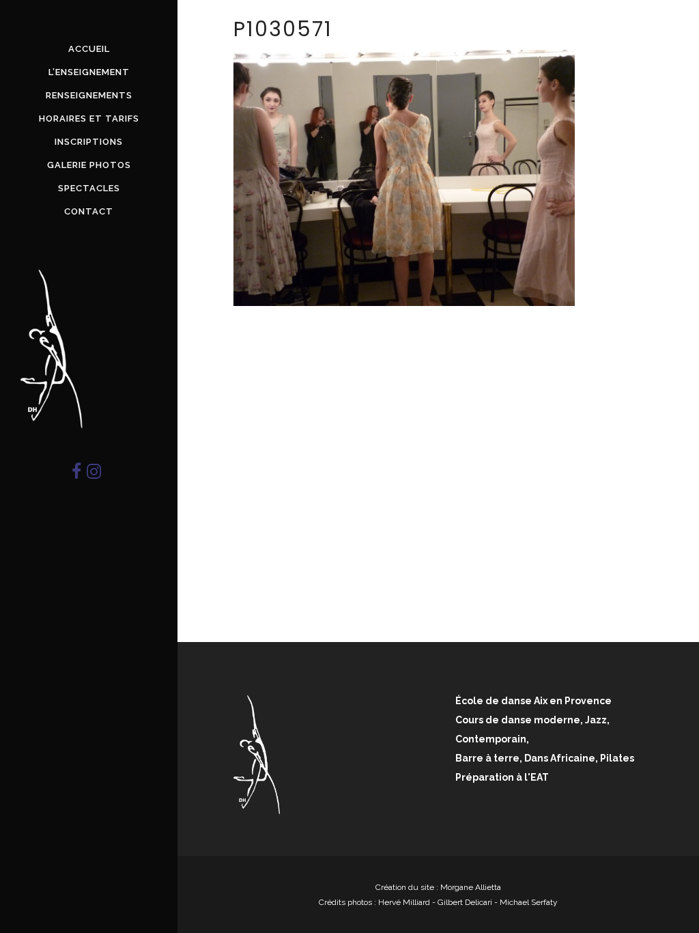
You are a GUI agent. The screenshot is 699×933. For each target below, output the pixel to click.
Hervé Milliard (404, 902)
